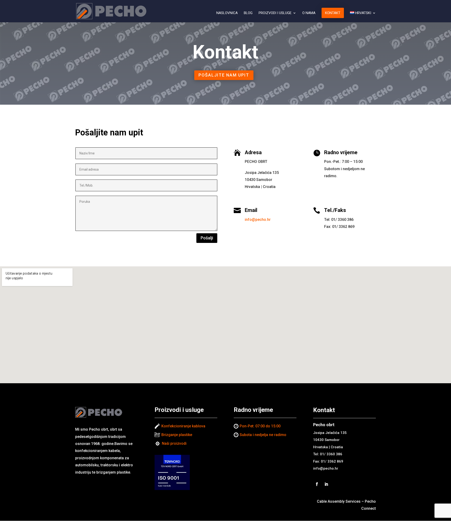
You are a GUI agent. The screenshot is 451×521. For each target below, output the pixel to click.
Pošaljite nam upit (223, 75)
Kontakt (332, 13)
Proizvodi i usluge (275, 13)
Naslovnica (227, 13)
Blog (248, 13)
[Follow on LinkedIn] (326, 484)
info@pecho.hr (258, 219)
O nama (308, 13)
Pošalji (207, 237)
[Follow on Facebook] (317, 484)
